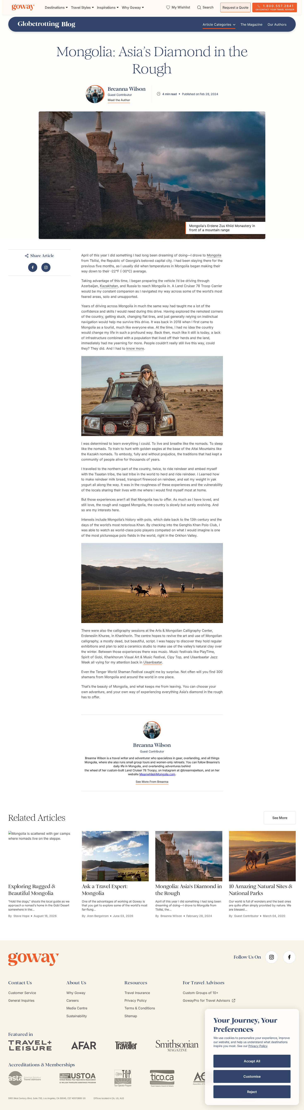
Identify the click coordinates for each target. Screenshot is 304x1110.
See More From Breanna (152, 781)
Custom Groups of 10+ (200, 993)
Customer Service (22, 993)
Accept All (252, 1061)
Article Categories (217, 25)
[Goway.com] (23, 7)
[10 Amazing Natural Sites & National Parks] (262, 856)
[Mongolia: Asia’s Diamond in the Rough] (188, 856)
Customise (252, 1076)
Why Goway (75, 993)
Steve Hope (21, 916)
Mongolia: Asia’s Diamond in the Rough (188, 890)
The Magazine (251, 25)
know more (135, 348)
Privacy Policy (135, 1000)
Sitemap (130, 1016)
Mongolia (214, 255)
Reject (252, 1092)
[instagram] (271, 957)
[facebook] (289, 957)
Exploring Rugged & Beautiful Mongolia (31, 890)
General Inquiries (21, 1000)
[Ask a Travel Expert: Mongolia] (115, 856)
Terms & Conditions (139, 1008)
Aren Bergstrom (98, 916)
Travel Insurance (137, 993)
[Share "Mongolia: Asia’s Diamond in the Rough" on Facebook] (32, 267)
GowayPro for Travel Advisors (206, 1000)
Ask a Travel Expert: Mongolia (105, 890)
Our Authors (277, 25)
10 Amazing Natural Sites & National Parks (260, 890)
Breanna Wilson (171, 916)
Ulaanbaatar (152, 662)
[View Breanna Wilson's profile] (95, 94)
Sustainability (76, 1016)
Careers (72, 1000)
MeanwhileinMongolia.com (157, 774)
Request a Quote (235, 7)
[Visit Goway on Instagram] (45, 267)
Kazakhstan (109, 286)
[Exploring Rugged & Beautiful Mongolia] (41, 856)
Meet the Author (119, 100)
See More (279, 818)
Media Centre (76, 1008)
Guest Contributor (246, 916)
